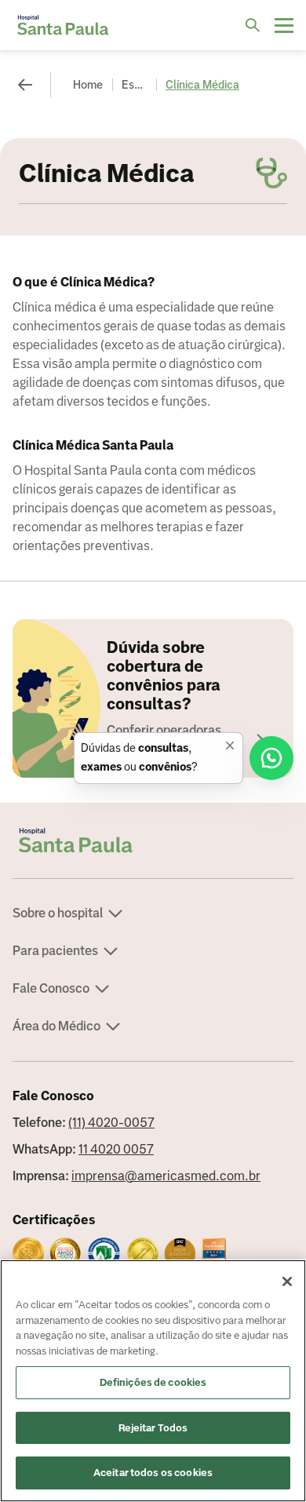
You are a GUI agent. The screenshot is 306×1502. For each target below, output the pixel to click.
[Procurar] (252, 25)
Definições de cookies (153, 1382)
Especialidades (136, 84)
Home (88, 84)
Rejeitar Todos (153, 1428)
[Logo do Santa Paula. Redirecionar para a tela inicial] (63, 25)
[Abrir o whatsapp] (271, 758)
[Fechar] (287, 1281)
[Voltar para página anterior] (25, 84)
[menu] (284, 25)
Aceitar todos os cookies (153, 1472)
